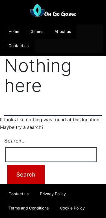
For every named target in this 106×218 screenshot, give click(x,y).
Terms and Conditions (28, 208)
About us (63, 31)
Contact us (18, 45)
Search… (15, 141)
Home (13, 31)
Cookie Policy (72, 208)
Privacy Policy (53, 193)
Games (37, 31)
